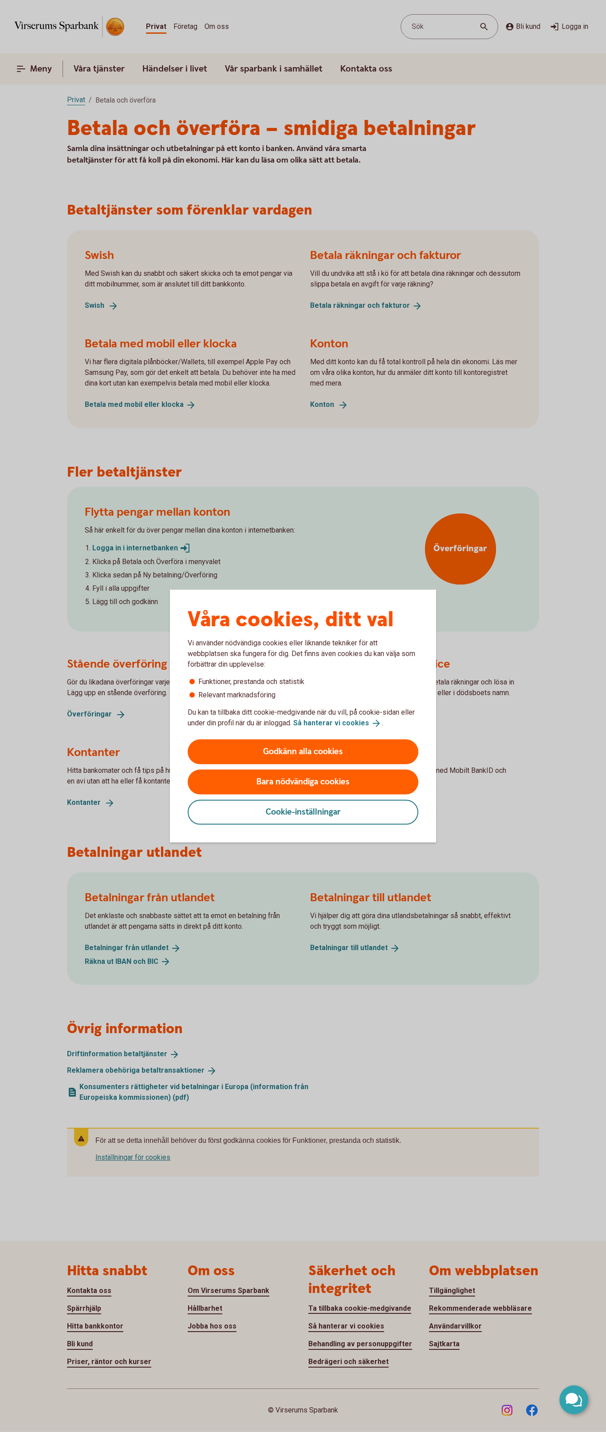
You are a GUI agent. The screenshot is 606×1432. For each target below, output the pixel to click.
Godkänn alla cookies (303, 751)
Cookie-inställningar (303, 811)
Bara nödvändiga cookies (303, 781)
